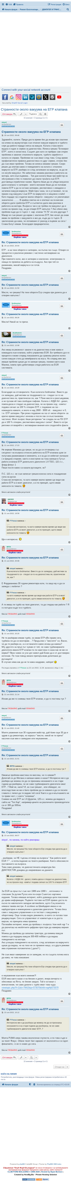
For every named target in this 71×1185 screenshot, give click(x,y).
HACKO (11, 499)
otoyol (4, 122)
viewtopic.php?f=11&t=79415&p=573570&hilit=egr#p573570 (30, 987)
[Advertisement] (35, 49)
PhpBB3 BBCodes (54, 1164)
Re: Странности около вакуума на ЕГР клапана (30, 242)
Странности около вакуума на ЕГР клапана (34, 109)
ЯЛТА (9, 547)
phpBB (22, 1164)
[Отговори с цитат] (62, 125)
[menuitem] (8, 4)
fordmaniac (16, 231)
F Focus (5, 433)
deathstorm (17, 333)
